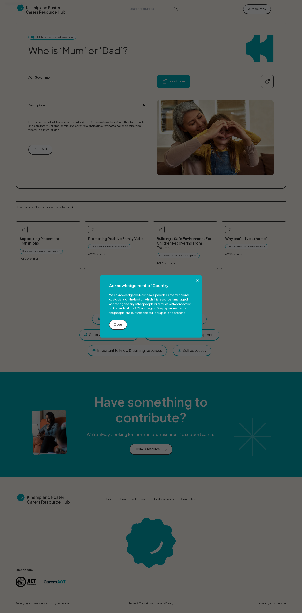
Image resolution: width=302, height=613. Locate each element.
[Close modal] (197, 281)
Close (118, 324)
